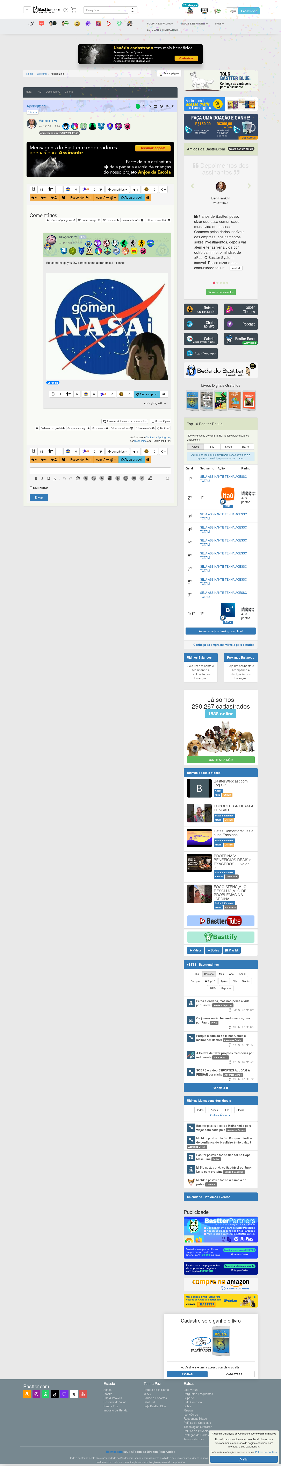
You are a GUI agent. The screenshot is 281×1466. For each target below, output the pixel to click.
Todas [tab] (200, 1110)
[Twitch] (64, 1394)
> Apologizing (163, 437)
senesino (47, 121)
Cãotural (149, 1402)
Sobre (188, 1406)
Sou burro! (40, 488)
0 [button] (76, 189)
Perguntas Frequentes (198, 1394)
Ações (107, 1390)
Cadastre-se (249, 11)
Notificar (165, 428)
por (225, 1005)
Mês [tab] (221, 974)
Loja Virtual (191, 1390)
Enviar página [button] (171, 73)
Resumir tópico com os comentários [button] (126, 421)
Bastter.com (114, 1452)
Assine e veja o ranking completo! (221, 631)
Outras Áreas (219, 1115)
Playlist (233, 950)
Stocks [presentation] (228, 446)
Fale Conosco (193, 1402)
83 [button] (41, 189)
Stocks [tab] (246, 981)
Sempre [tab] (195, 981)
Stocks (107, 1394)
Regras (188, 1410)
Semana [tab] (209, 974)
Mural (29, 91)
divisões (251, 343)
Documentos (53, 91)
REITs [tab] (212, 988)
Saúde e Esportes (155, 1398)
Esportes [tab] (226, 988)
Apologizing (36, 105)
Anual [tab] (242, 974)
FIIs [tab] (235, 981)
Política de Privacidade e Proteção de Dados (200, 1433)
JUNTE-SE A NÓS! (221, 760)
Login (232, 11)
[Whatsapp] (45, 1394)
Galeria (69, 91)
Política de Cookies (266, 1452)
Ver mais (53, 382)
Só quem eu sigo (88, 220)
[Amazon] (27, 1394)
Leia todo (236, 268)
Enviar (39, 497)
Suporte (189, 1398)
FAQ (39, 91)
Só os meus (110, 220)
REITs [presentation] (245, 446)
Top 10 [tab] (211, 981)
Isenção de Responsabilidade (195, 1416)
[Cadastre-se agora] (140, 55)
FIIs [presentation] (212, 446)
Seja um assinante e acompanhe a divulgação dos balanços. (200, 672)
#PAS (147, 1394)
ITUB (228, 506)
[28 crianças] (190, 11)
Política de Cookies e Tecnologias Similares (198, 1425)
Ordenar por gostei (62, 220)
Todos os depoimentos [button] (220, 292)
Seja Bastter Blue (155, 1406)
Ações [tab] (224, 981)
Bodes (214, 950)
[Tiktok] (55, 1394)
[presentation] (36, 479)
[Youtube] (83, 1394)
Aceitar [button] (243, 1459)
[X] (74, 1394)
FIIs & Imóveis (112, 1398)
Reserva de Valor (114, 1402)
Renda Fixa (110, 1406)
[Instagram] (36, 1394)
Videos (197, 950)
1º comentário (144, 428)
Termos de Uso (194, 1439)
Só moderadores (131, 220)
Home (29, 73)
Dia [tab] (197, 974)
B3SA (228, 622)
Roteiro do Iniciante (156, 1390)
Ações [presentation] (195, 446)
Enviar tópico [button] (162, 421)
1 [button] (59, 189)
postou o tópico (223, 1128)
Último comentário (157, 220)
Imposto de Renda (115, 1410)
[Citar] (148, 197)
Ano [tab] (231, 974)
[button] (27, 9)
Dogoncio (67, 237)
